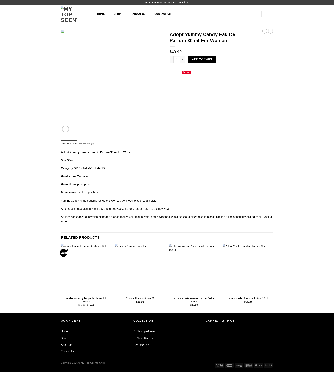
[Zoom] (65, 129)
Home (101, 14)
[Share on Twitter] (176, 71)
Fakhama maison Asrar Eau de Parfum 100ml (194, 300)
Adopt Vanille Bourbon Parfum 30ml (248, 298)
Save (188, 72)
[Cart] (269, 13)
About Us (138, 14)
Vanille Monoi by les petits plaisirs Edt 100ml (86, 300)
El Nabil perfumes (144, 331)
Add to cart (202, 59)
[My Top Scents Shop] (75, 14)
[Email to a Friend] (180, 71)
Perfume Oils (141, 344)
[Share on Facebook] (171, 71)
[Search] (224, 14)
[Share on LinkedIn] (193, 71)
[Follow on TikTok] (209, 331)
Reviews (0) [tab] (86, 143)
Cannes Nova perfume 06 (140, 298)
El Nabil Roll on (143, 338)
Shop (117, 14)
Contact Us (162, 14)
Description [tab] (69, 143)
